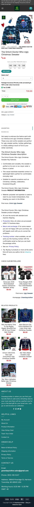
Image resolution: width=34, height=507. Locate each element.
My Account (5, 420)
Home (3, 47)
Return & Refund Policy (9, 447)
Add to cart (15, 100)
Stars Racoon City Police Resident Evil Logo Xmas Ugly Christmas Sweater (25, 327)
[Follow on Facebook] (13, 409)
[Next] (32, 279)
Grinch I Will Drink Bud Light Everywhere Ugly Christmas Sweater (8, 355)
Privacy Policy (6, 454)
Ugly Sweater (12, 47)
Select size (5, 75)
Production (6, 221)
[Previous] (1, 279)
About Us (4, 423)
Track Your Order (7, 434)
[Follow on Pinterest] (20, 409)
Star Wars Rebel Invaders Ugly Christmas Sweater (25, 354)
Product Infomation (7, 427)
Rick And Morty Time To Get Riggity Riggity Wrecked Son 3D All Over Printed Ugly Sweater (9, 328)
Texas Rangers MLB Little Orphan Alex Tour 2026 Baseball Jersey (25, 284)
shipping (28, 252)
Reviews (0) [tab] (5, 132)
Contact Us (5, 437)
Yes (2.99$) (6, 87)
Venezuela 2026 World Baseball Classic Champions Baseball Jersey (8, 284)
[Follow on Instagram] (16, 409)
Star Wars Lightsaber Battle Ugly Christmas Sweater (8, 381)
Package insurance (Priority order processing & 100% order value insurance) (16, 84)
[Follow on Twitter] (18, 409)
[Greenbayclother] (17, 8)
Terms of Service (7, 458)
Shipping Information (8, 451)
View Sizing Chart (7, 430)
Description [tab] (5, 128)
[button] (2, 8)
